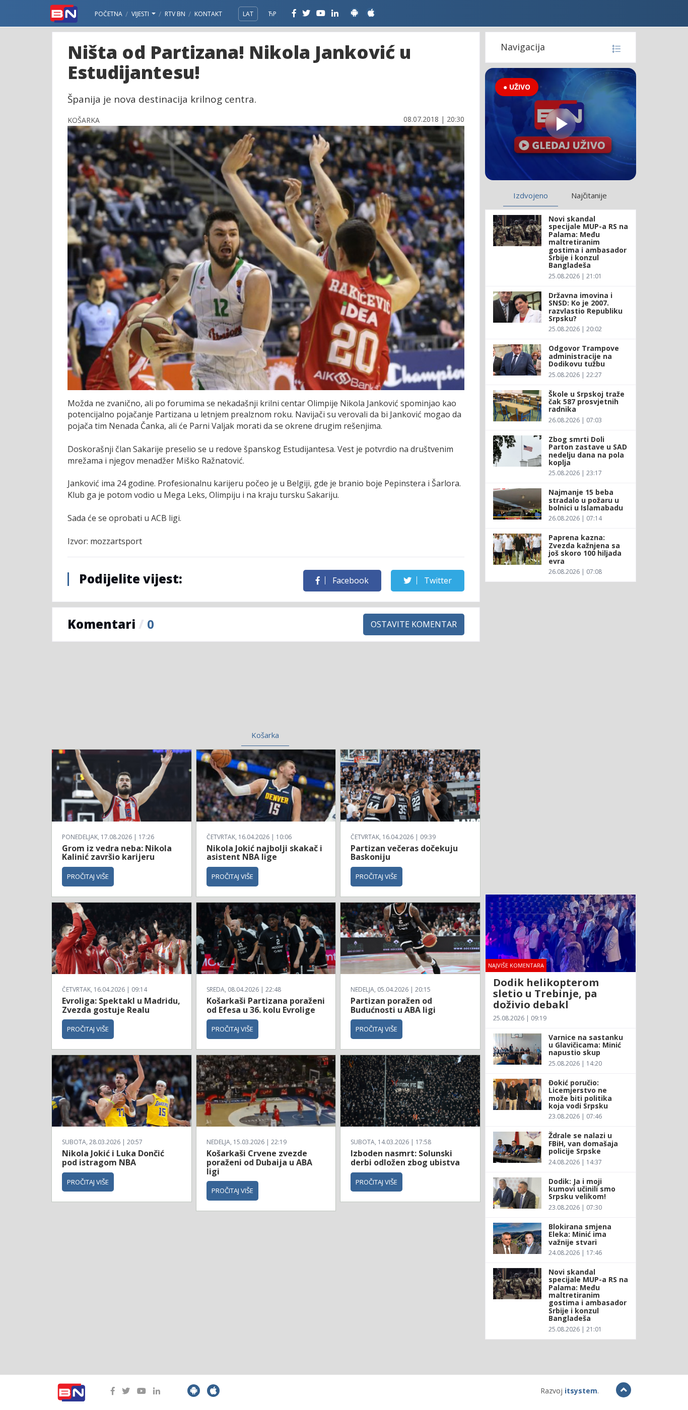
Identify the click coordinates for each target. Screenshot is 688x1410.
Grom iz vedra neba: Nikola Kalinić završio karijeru (117, 853)
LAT (248, 14)
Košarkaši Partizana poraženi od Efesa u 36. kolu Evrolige (266, 1005)
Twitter (437, 580)
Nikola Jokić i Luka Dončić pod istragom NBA (113, 1158)
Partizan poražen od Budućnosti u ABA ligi (393, 1005)
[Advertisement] (183, 692)
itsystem (581, 1390)
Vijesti (141, 14)
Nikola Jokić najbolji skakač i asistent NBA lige (264, 853)
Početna (108, 14)
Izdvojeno (530, 195)
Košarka (265, 735)
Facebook (349, 580)
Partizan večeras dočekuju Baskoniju (404, 853)
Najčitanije (589, 195)
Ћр (272, 14)
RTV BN (175, 14)
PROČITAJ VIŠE (88, 876)
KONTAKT (208, 14)
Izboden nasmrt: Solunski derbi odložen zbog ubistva (405, 1158)
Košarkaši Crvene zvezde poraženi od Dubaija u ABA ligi (259, 1162)
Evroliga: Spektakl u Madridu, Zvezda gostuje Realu (121, 1005)
